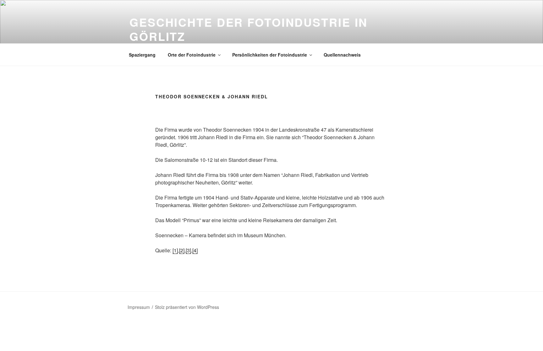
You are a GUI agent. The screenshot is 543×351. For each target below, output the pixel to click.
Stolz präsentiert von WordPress (187, 307)
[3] (188, 250)
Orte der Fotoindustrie (192, 55)
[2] (181, 250)
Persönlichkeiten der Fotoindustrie (269, 55)
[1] (175, 250)
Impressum (139, 307)
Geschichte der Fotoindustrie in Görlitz (248, 29)
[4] (195, 250)
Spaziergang (142, 55)
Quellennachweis (342, 55)
